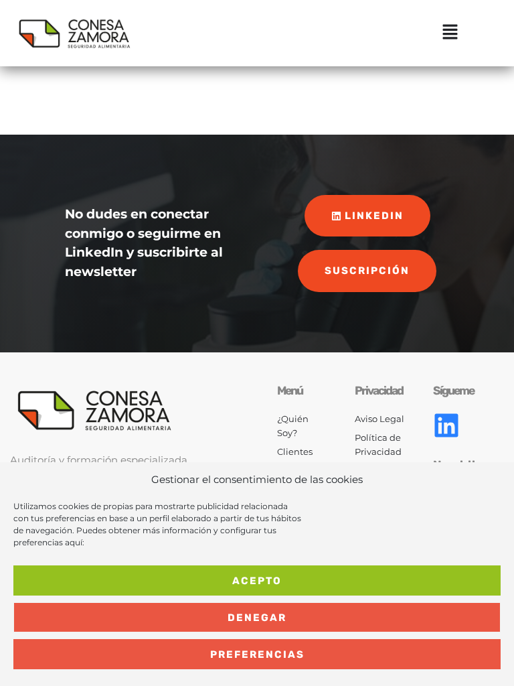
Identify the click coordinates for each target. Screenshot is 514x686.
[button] (450, 33)
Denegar (257, 618)
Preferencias (257, 654)
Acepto (257, 581)
